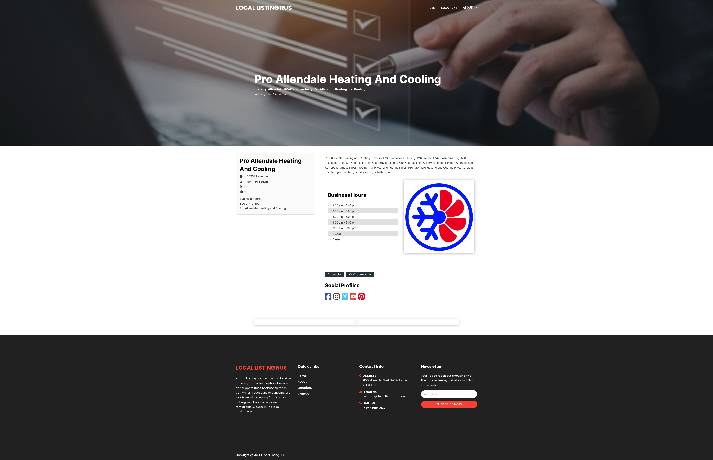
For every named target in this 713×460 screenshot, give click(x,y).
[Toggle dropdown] (475, 7)
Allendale (275, 89)
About (302, 382)
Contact (304, 394)
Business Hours (250, 198)
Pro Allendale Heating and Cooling (263, 208)
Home (431, 7)
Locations (449, 7)
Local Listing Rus (264, 8)
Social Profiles (249, 203)
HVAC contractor (296, 89)
